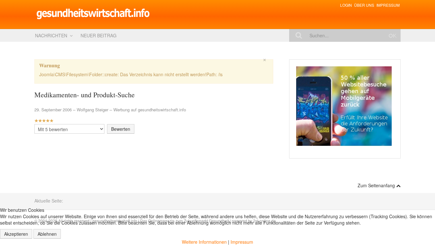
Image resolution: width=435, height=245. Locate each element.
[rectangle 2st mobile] (344, 105)
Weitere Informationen (204, 242)
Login (346, 5)
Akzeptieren (16, 234)
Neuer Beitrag (99, 35)
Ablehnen (47, 234)
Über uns (364, 5)
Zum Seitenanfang (377, 185)
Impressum (388, 5)
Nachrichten (51, 35)
